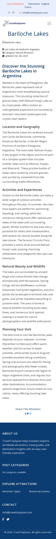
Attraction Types (11, 491)
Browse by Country (39, 491)
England (45, 3)
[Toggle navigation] (49, 23)
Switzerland (34, 3)
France (28, 7)
